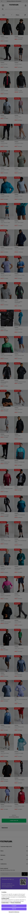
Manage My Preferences (14, 911)
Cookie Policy (5, 902)
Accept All (14, 905)
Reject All (14, 908)
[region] (14, 902)
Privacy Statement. (16, 902)
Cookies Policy (5, 898)
